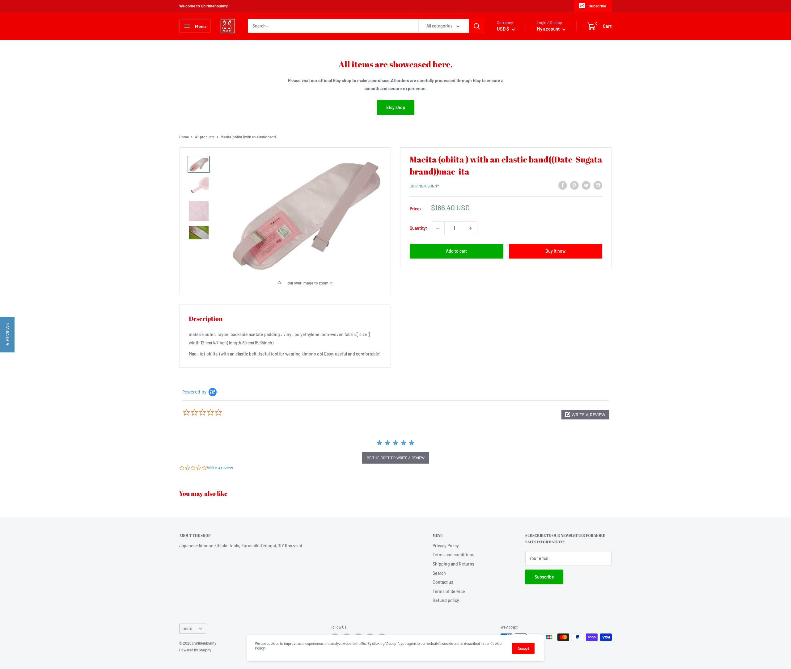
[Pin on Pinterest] (574, 185)
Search (439, 573)
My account (549, 29)
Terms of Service (449, 591)
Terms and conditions (453, 554)
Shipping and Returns (453, 563)
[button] (585, 414)
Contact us (443, 582)
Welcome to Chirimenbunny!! (204, 5)
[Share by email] (598, 185)
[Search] (476, 26)
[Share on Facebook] (562, 185)
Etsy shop (395, 107)
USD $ (187, 628)
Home (184, 137)
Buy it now (555, 251)
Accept (523, 648)
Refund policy (446, 600)
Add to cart (456, 251)
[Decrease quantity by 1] (437, 228)
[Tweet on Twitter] (586, 185)
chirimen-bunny (424, 186)
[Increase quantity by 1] (470, 228)
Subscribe (597, 5)
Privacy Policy (446, 545)
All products (204, 137)
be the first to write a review (396, 458)
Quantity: (418, 228)
